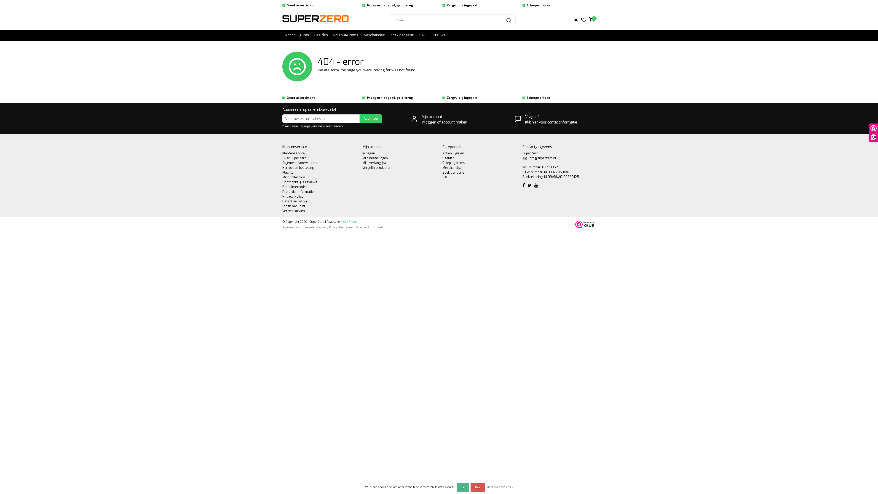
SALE (423, 35)
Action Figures (297, 35)
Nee (477, 487)
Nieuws (439, 35)
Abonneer (371, 118)
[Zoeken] (508, 20)
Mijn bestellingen (375, 158)
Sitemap (362, 227)
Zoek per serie (402, 35)
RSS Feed (376, 227)
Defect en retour (295, 201)
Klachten (288, 172)
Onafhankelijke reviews (299, 182)
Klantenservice (293, 153)
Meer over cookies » (500, 487)
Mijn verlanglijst (374, 163)
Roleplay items (345, 35)
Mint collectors (293, 177)
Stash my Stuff (293, 206)
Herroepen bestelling (298, 168)
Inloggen (368, 153)
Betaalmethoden (295, 187)
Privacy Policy (292, 196)
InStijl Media (348, 222)
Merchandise (374, 35)
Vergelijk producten (376, 168)
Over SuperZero (294, 158)
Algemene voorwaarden (300, 163)
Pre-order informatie (298, 192)
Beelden (321, 35)
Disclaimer (346, 227)
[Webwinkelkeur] (585, 224)
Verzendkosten (293, 211)
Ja (462, 487)
